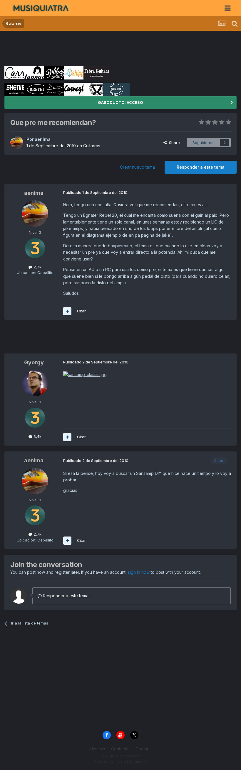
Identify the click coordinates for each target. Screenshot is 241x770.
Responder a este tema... (66, 595)
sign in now (139, 572)
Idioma (96, 748)
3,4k (36, 436)
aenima (43, 139)
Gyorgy (34, 362)
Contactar (120, 748)
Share (173, 142)
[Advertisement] (111, 48)
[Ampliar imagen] (85, 374)
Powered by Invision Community (120, 761)
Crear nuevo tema (137, 167)
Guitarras (91, 145)
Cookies (143, 748)
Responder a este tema (201, 167)
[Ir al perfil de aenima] (16, 142)
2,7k (36, 267)
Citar (81, 311)
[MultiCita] (67, 311)
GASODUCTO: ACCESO (120, 102)
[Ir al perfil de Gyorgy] (35, 383)
